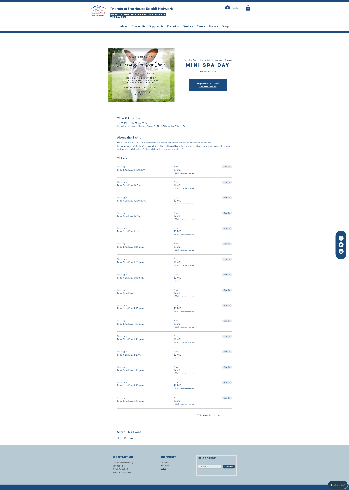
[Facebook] (341, 238)
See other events (207, 86)
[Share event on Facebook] (118, 438)
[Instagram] (341, 251)
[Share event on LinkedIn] (131, 438)
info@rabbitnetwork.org (123, 463)
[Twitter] (341, 244)
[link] (248, 7)
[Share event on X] (125, 438)
